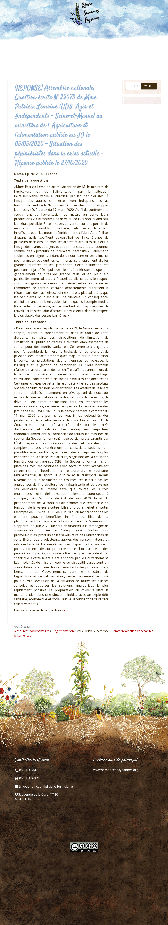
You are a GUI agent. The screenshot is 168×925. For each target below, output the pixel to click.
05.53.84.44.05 (29, 770)
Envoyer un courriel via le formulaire (45, 786)
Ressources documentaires (31, 631)
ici (63, 610)
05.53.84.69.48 (29, 778)
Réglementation (63, 631)
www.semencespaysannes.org (115, 770)
